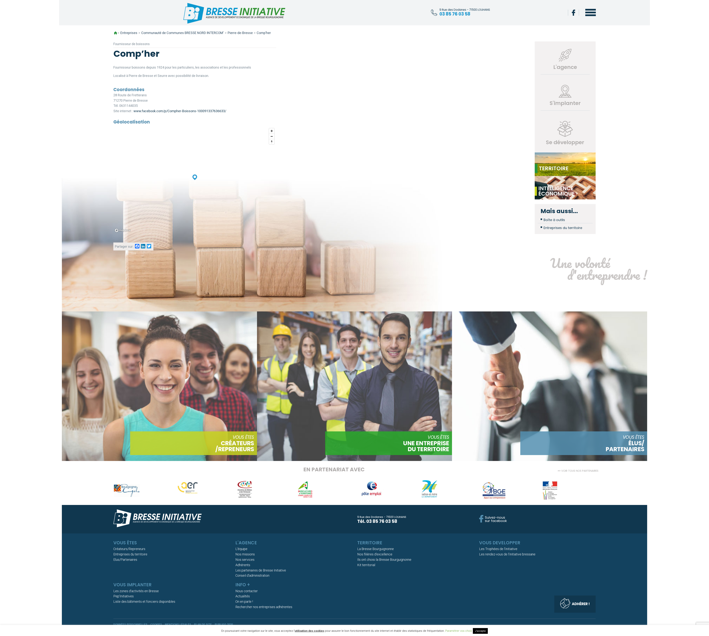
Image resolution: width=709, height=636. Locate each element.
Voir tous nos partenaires (579, 470)
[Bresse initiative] (234, 14)
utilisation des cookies (309, 630)
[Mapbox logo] (122, 230)
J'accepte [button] (480, 631)
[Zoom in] (271, 131)
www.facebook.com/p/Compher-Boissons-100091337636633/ (179, 111)
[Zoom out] (271, 136)
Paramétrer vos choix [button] (458, 630)
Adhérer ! (581, 603)
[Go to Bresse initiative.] (115, 32)
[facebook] (573, 13)
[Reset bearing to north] (271, 141)
